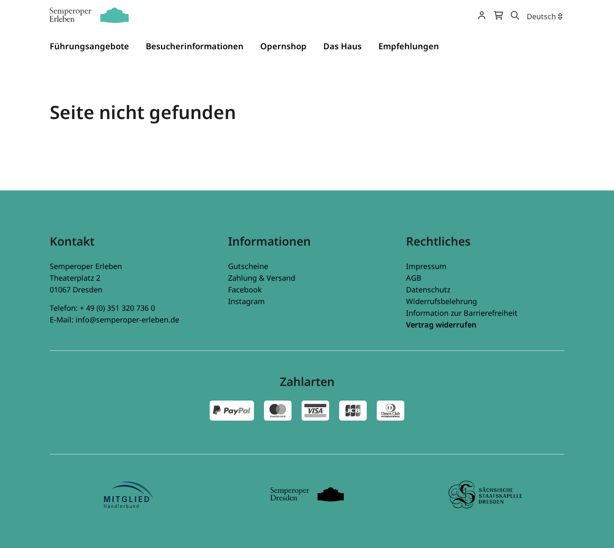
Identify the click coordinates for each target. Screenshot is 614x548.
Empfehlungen (408, 46)
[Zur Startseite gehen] (89, 15)
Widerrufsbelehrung (441, 301)
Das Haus (342, 46)
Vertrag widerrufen (441, 325)
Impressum (426, 266)
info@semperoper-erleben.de (127, 320)
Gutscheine (248, 266)
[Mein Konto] (482, 16)
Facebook (245, 289)
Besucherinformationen (195, 46)
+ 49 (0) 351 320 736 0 (117, 308)
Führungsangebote (89, 46)
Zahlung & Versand (261, 278)
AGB (413, 278)
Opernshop (283, 46)
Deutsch (541, 16)
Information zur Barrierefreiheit (462, 313)
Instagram (246, 301)
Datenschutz (428, 289)
